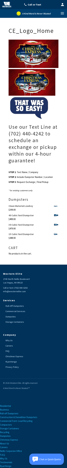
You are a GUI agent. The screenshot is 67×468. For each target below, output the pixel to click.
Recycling (4, 432)
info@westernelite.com (14, 291)
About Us (4, 443)
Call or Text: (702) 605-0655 (34, 4)
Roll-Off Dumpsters (14, 306)
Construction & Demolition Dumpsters (18, 417)
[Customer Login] (62, 4)
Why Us (9, 340)
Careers (9, 345)
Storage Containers (14, 322)
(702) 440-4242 (21, 287)
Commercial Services (15, 311)
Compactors (6, 424)
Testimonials (6, 462)
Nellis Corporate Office (11, 451)
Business (4, 409)
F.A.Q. (2, 454)
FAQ (7, 351)
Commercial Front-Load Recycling (16, 420)
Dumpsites (10, 316)
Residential (5, 405)
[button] (46, 459)
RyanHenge (11, 361)
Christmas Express (14, 356)
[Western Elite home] (8, 4)
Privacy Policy (12, 367)
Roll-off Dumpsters (9, 413)
